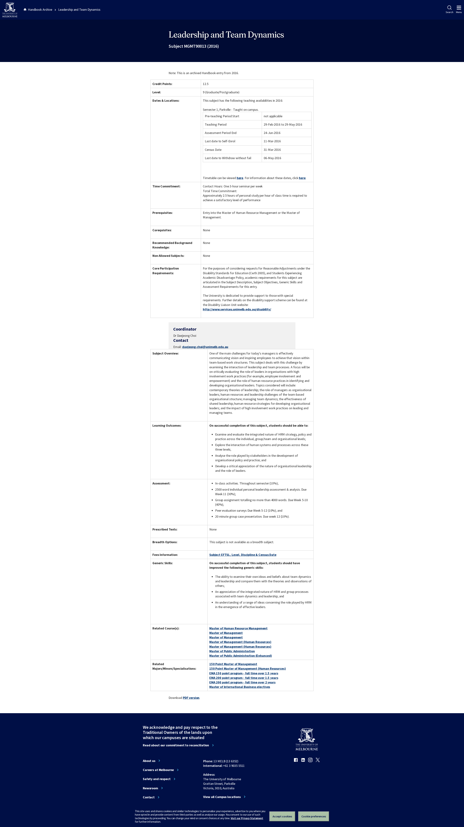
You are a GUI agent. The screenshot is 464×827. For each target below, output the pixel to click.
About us (149, 761)
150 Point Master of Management (233, 664)
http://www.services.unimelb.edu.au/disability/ (237, 309)
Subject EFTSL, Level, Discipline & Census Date (242, 555)
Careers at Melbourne (158, 770)
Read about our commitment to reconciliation (176, 745)
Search (449, 12)
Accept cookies (282, 816)
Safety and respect (157, 779)
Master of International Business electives (239, 687)
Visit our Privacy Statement (247, 818)
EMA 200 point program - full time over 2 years (242, 682)
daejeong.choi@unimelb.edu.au (205, 347)
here (240, 178)
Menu (459, 12)
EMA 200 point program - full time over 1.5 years (243, 678)
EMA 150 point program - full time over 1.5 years (243, 673)
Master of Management (226, 633)
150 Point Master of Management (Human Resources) (247, 668)
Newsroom (150, 788)
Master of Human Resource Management (238, 628)
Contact (149, 797)
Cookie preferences (313, 816)
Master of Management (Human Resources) (240, 642)
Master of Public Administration (232, 651)
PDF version (191, 698)
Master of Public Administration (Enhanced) (240, 656)
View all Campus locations (222, 797)
